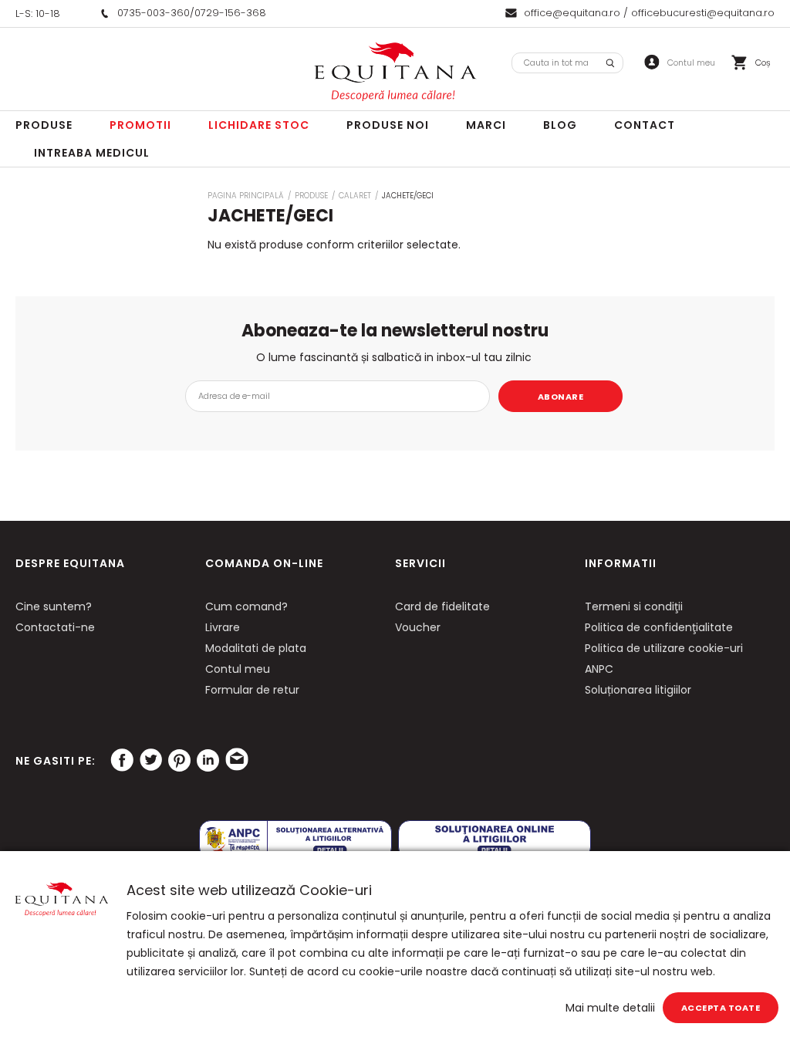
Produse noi (387, 125)
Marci (486, 125)
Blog (560, 125)
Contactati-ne (55, 627)
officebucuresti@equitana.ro (703, 12)
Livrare (222, 627)
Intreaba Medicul (92, 152)
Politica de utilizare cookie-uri (664, 648)
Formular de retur (252, 690)
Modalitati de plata (255, 648)
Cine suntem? (53, 606)
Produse (44, 125)
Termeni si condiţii (634, 606)
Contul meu (237, 669)
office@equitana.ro (572, 12)
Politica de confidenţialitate (659, 627)
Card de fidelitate (442, 606)
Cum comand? (246, 606)
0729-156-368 (230, 12)
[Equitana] (395, 72)
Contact (644, 125)
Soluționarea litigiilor (638, 690)
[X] (150, 760)
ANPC (599, 669)
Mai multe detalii (610, 1007)
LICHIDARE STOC (258, 125)
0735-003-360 (153, 12)
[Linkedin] (207, 760)
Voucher (418, 627)
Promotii (140, 125)
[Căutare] (610, 63)
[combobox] (567, 62)
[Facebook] (122, 760)
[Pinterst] (179, 760)
